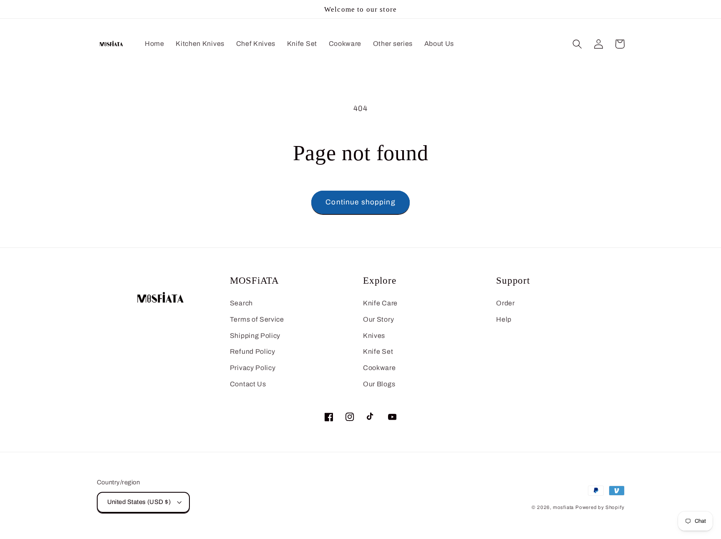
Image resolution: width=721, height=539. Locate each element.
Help (504, 319)
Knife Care (380, 303)
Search (241, 303)
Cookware (379, 367)
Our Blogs (379, 384)
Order (505, 303)
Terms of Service (257, 319)
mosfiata (563, 507)
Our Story (378, 319)
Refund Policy (252, 351)
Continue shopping (360, 202)
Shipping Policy (255, 335)
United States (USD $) (139, 502)
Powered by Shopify (600, 507)
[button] (577, 44)
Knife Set (378, 351)
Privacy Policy (253, 367)
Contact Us (248, 384)
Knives (374, 335)
